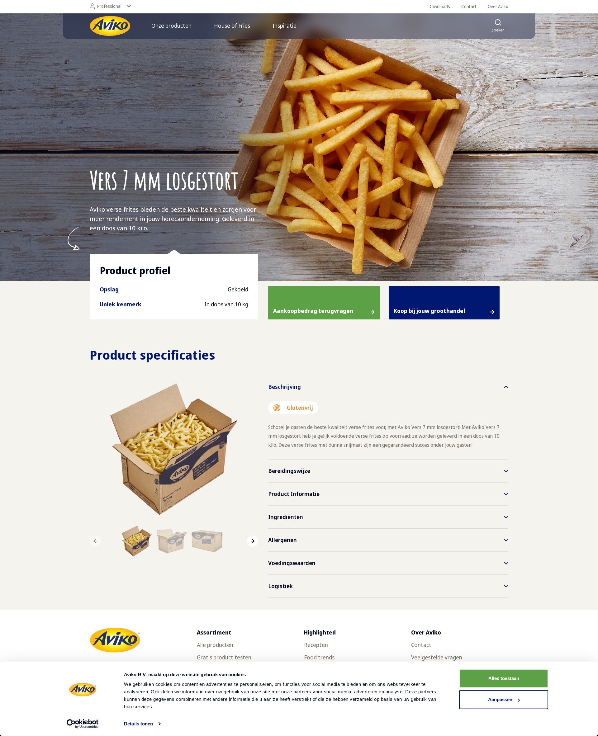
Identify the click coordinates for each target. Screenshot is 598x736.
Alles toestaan (503, 678)
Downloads (439, 6)
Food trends (319, 657)
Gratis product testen (224, 657)
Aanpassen (500, 699)
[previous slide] (95, 541)
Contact (469, 6)
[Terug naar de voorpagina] (110, 25)
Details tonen (138, 723)
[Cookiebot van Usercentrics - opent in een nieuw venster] (82, 724)
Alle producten (215, 645)
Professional (109, 6)
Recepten (316, 645)
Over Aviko (498, 6)
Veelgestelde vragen (436, 657)
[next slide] (252, 541)
